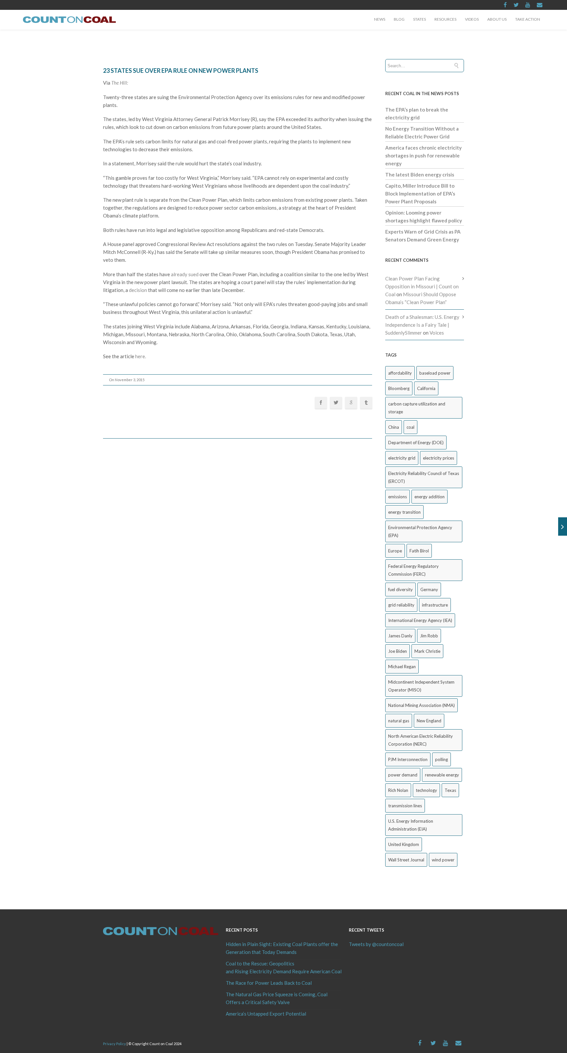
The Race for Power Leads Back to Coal (269, 983)
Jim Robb (429, 635)
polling (441, 759)
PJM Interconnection (408, 759)
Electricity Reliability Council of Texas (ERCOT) (423, 477)
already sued (185, 274)
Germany (429, 589)
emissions (397, 496)
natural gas (398, 720)
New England (429, 720)
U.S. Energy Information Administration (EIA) (410, 825)
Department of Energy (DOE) (416, 442)
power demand (402, 774)
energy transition (404, 512)
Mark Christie (427, 651)
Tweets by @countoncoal (376, 944)
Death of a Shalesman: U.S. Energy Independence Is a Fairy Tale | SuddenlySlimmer (422, 325)
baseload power (435, 373)
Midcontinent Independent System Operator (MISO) (421, 685)
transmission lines (405, 805)
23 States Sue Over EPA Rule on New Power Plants (180, 70)
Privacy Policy (114, 1044)
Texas (450, 790)
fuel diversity (400, 589)
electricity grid (401, 458)
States (419, 19)
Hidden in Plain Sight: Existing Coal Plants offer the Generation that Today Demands (282, 948)
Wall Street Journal (406, 859)
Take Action (527, 19)
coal (410, 427)
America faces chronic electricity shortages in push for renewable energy (423, 155)
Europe (395, 550)
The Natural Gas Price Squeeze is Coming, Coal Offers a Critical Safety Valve (276, 998)
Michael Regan (402, 666)
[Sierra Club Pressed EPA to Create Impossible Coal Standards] (562, 526)
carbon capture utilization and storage (416, 407)
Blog (399, 19)
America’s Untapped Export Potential (266, 1014)
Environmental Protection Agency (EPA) (420, 531)
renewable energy (442, 774)
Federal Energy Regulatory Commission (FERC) (413, 570)
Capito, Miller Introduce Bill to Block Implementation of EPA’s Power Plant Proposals (420, 193)
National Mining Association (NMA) (421, 705)
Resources (445, 19)
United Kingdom (403, 844)
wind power (443, 859)
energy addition (429, 496)
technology (426, 790)
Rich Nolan (398, 790)
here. (140, 356)
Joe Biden (397, 651)
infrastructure (435, 605)
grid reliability (401, 605)
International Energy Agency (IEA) (420, 620)
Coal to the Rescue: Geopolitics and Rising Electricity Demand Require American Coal (283, 967)
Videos (472, 19)
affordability (400, 373)
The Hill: (119, 83)
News (379, 19)
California (426, 388)
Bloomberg (399, 388)
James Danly (400, 635)
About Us (497, 19)
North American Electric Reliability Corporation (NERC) (420, 740)
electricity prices (438, 458)
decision (138, 290)
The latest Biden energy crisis (419, 174)
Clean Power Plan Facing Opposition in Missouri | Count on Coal (422, 286)
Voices (437, 333)
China (393, 427)
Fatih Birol (419, 550)
